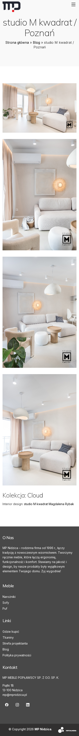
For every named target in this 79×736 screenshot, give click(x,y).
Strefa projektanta (15, 643)
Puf (5, 608)
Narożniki (9, 596)
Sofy (6, 602)
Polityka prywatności (17, 655)
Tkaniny (8, 637)
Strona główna (17, 42)
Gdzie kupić (11, 631)
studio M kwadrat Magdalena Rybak (49, 504)
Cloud (35, 495)
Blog (36, 42)
